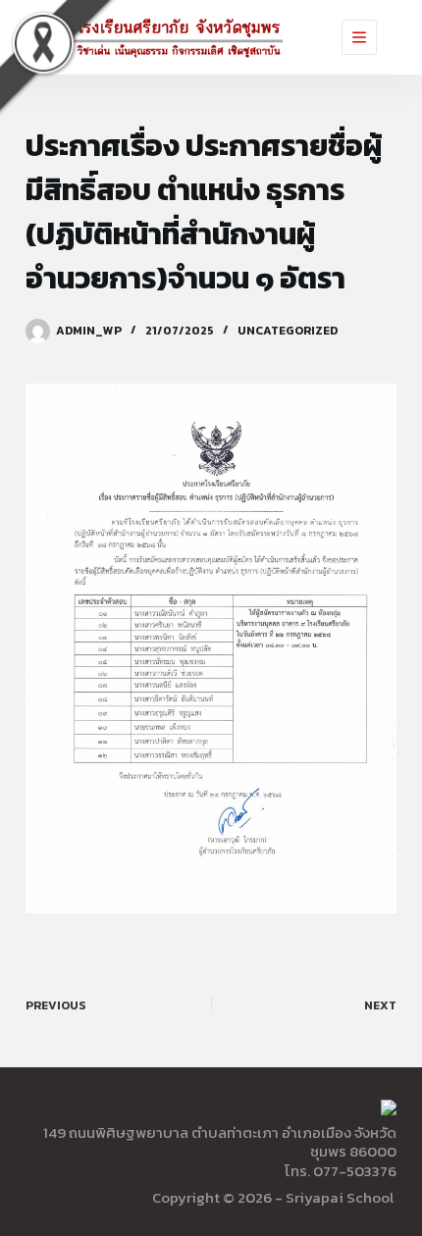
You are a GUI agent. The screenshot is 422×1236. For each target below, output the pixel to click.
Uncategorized (287, 330)
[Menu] (359, 37)
